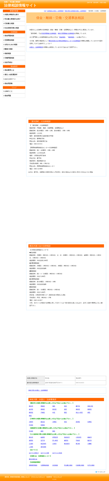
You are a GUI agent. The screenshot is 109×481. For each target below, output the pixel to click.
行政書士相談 (80, 465)
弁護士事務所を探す (12, 14)
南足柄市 (43, 443)
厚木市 (31, 437)
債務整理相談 (33, 465)
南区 (30, 415)
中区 (53, 412)
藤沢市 (89, 440)
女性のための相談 (11, 44)
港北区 (54, 409)
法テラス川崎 (45, 453)
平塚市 (78, 440)
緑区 (88, 412)
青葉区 (43, 406)
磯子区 (78, 406)
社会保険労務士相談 (12, 28)
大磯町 (89, 443)
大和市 (54, 443)
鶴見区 (31, 412)
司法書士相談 (68, 465)
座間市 (31, 440)
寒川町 (78, 443)
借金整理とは (9, 70)
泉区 (65, 406)
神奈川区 (90, 406)
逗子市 (43, 440)
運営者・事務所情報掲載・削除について (17, 477)
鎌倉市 (89, 437)
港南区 (43, 409)
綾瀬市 (43, 437)
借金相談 (62, 37)
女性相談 (55, 465)
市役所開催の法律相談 (48, 33)
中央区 (31, 431)
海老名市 (67, 437)
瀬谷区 (78, 409)
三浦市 (31, 443)
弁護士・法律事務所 (36, 47)
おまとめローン (10, 79)
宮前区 (43, 425)
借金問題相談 (9, 35)
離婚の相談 (9, 49)
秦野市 (66, 440)
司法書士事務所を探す (13, 19)
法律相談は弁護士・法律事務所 (55, 11)
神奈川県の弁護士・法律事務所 (38, 390)
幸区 (65, 422)
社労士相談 (90, 465)
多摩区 (89, 422)
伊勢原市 (55, 437)
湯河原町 (43, 447)
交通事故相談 (45, 465)
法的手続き (9, 62)
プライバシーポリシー (38, 477)
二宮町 (31, 447)
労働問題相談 (9, 58)
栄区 (65, 409)
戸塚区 (43, 412)
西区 (65, 412)
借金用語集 (9, 83)
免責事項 (49, 477)
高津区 (78, 422)
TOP (45, 11)
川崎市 (31, 422)
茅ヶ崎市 (55, 440)
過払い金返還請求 (11, 74)
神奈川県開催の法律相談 (66, 33)
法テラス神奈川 (34, 453)
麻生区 (43, 422)
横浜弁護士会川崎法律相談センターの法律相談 (64, 41)
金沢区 (31, 409)
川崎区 (54, 422)
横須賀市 (67, 443)
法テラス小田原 (57, 453)
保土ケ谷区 (79, 412)
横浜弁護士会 (33, 459)
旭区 (53, 406)
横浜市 (31, 406)
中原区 (31, 425)
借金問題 (8, 95)
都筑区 (89, 409)
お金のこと (9, 91)
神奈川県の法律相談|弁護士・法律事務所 (75, 11)
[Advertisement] (66, 69)
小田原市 (78, 437)
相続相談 (71, 37)
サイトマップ (57, 477)
